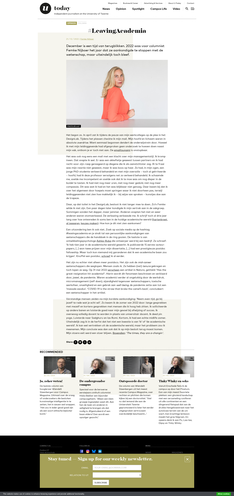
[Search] (192, 8)
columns (82, 23)
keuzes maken (89, 223)
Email (85, 467)
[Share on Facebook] (76, 342)
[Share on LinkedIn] (89, 342)
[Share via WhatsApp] (85, 342)
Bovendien (119, 332)
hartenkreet (160, 219)
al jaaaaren (73, 223)
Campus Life (158, 8)
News (106, 8)
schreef (105, 256)
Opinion (121, 8)
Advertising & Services (153, 3)
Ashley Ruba (104, 240)
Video (176, 8)
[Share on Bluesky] (80, 342)
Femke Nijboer (87, 39)
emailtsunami (122, 150)
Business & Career (130, 3)
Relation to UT (79, 475)
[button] (187, 459)
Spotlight (138, 8)
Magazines (112, 3)
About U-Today (174, 3)
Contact (190, 3)
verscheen (113, 269)
